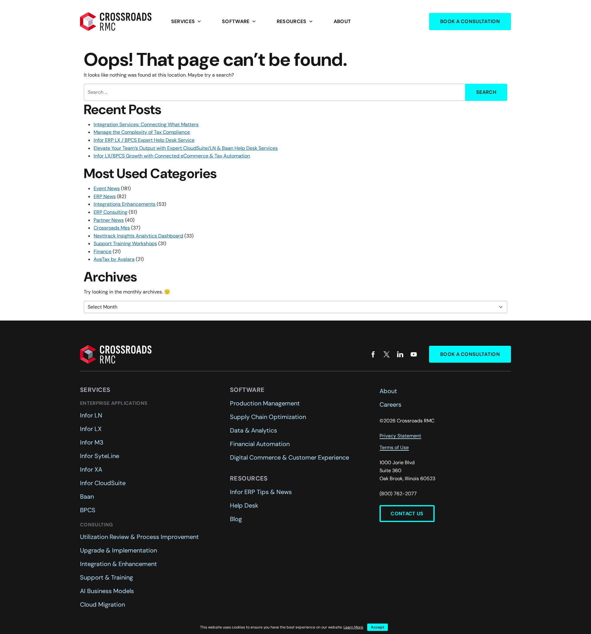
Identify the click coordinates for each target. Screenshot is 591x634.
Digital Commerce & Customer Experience (289, 457)
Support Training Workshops (125, 243)
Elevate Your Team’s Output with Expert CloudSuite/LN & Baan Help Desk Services (186, 148)
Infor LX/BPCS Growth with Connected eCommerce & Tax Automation (172, 156)
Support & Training (106, 577)
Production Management (265, 403)
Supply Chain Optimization (268, 417)
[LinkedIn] (400, 354)
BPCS (87, 510)
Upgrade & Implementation (118, 550)
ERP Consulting (110, 212)
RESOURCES (295, 21)
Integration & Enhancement (118, 564)
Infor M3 (91, 442)
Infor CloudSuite (103, 483)
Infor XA (91, 469)
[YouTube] (414, 354)
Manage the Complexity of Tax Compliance (142, 132)
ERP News (105, 196)
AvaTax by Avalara (114, 259)
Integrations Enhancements (124, 204)
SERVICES (187, 21)
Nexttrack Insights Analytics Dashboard (138, 236)
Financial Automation (260, 444)
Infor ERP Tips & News (261, 492)
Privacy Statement (400, 436)
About (342, 21)
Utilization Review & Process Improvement (139, 537)
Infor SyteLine (99, 456)
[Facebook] (373, 354)
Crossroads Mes (112, 228)
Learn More (353, 627)
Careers (390, 405)
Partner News (109, 220)
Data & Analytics (253, 430)
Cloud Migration (102, 604)
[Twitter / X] (387, 354)
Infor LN (91, 415)
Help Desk (244, 505)
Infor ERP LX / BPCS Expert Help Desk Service (144, 140)
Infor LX (91, 429)
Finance (102, 251)
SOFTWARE (239, 21)
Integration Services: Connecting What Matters (146, 124)
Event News (107, 188)
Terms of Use (394, 447)
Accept (377, 627)
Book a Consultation (470, 21)
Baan (87, 496)
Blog (236, 519)
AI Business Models (107, 591)
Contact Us (407, 513)
